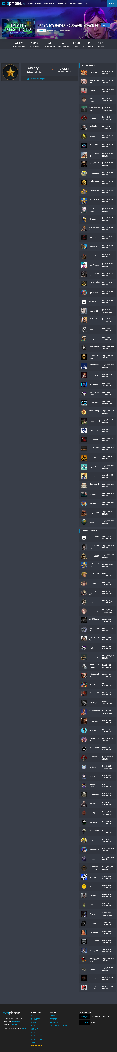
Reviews (72, 3)
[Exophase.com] (13, 3)
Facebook (54, 1022)
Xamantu (14, 1025)
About (33, 1026)
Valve (24, 1028)
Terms (33, 1042)
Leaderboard (62, 3)
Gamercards (49, 3)
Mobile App (35, 1019)
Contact (34, 1029)
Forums (38, 3)
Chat (80, 3)
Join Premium (36, 1046)
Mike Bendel (16, 1022)
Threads (53, 1015)
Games (30, 3)
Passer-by (32, 68)
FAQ (32, 1015)
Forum (67, 31)
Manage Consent (38, 1036)
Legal (33, 1032)
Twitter (53, 1019)
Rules (33, 1022)
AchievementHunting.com (60, 1026)
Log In (111, 3)
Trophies (41, 31)
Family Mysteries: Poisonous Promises (67, 25)
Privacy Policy (37, 1039)
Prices (61, 31)
